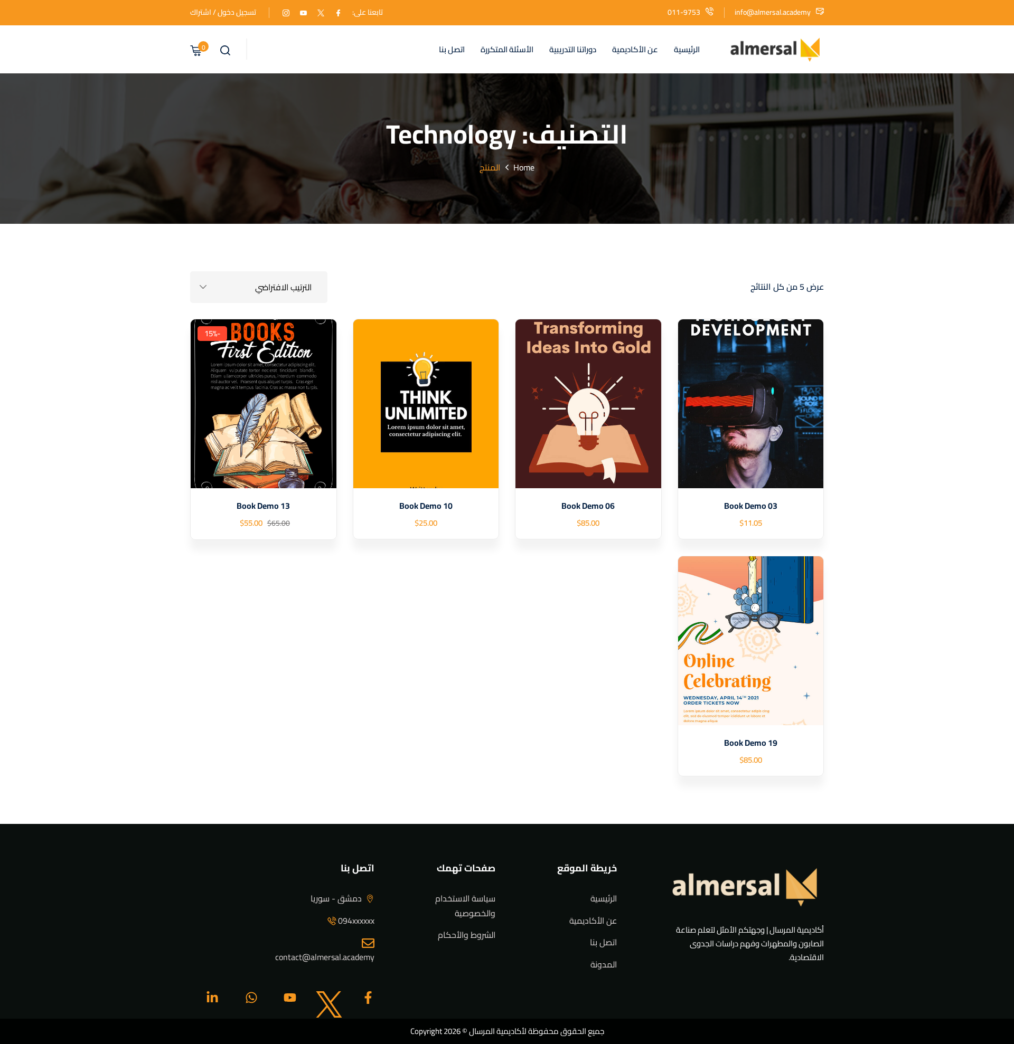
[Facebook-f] (368, 997)
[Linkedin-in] (212, 997)
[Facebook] (338, 12)
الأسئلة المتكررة (507, 49)
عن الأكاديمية (635, 49)
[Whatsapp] (251, 997)
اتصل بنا (452, 49)
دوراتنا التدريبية (572, 49)
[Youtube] (290, 997)
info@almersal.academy (773, 12)
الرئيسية (687, 49)
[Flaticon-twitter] (329, 997)
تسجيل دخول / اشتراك (223, 12)
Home (523, 167)
